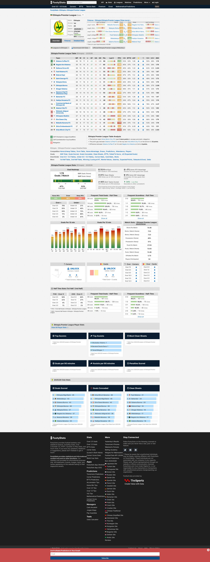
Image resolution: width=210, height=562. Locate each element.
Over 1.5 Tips (91, 491)
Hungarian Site (112, 526)
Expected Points (126, 159)
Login (156, 2)
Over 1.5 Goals (92, 444)
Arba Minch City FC (63, 130)
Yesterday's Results (112, 441)
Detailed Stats (79, 41)
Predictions (110, 151)
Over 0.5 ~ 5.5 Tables (68, 157)
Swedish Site (111, 486)
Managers (91, 504)
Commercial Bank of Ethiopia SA (63, 104)
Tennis (90, 6)
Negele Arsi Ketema (63, 64)
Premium (102, 6)
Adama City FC (61, 108)
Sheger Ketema (61, 89)
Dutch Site (110, 491)
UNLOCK (74, 268)
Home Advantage (92, 151)
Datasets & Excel (139, 159)
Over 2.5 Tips (91, 488)
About (140, 548)
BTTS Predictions (93, 480)
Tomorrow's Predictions (95, 474)
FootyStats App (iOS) (94, 467)
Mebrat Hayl (60, 75)
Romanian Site (112, 497)
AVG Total (63, 154)
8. (62, 421)
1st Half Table (65, 159)
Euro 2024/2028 (111, 461)
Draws (102, 151)
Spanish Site (111, 480)
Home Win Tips (92, 485)
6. (64, 413)
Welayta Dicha (61, 82)
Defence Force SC (62, 68)
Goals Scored (74, 154)
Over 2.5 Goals (92, 441)
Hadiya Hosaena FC (63, 100)
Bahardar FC (60, 97)
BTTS (81, 6)
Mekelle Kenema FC (63, 123)
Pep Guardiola (92, 513)
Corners (73, 6)
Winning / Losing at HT (91, 159)
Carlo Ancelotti (92, 507)
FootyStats (56, 548)
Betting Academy (111, 450)
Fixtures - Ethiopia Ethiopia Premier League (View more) (108, 20)
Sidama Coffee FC (62, 61)
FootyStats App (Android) (96, 465)
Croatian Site (111, 508)
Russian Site (111, 475)
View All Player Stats (59, 327)
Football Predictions (112, 458)
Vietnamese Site (112, 529)
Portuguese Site (112, 469)
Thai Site (110, 521)
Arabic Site (111, 537)
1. (63, 395)
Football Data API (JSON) (114, 455)
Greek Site (110, 500)
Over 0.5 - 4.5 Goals (59, 6)
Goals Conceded (86, 154)
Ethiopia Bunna (61, 85)
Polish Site (110, 502)
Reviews (108, 540)
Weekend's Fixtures (112, 447)
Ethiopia (77, 20)
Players (128, 151)
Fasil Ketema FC (62, 71)
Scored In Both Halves (95, 453)
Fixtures (67, 41)
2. (61, 399)
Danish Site (111, 477)
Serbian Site (111, 535)
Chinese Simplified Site (115, 515)
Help (146, 548)
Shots (116, 157)
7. (62, 417)
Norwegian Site (112, 523)
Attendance (120, 151)
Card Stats (109, 157)
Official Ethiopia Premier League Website (108, 48)
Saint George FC (62, 78)
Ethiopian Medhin (62, 116)
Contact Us (132, 548)
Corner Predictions (93, 477)
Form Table (81, 151)
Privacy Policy (155, 548)
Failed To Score (115, 154)
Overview (56, 41)
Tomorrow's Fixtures (112, 444)
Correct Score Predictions (92, 500)
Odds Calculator (92, 519)
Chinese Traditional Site (112, 511)
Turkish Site (111, 466)
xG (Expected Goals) (129, 154)
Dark (157, 6)
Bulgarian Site (112, 532)
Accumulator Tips (93, 482)
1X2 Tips (90, 493)
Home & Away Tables (67, 151)
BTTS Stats (91, 447)
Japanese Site (112, 464)
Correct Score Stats (94, 455)
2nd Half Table (76, 159)
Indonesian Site (112, 518)
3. (62, 402)
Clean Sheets (98, 154)
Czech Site (111, 505)
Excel (111, 6)
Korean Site (111, 472)
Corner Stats (99, 157)
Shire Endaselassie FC (64, 126)
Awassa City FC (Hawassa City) (62, 93)
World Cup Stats (92, 458)
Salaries (116, 159)
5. (62, 410)
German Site (111, 489)
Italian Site (110, 494)
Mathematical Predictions (125, 6)
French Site (111, 483)
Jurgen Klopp (91, 510)
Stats (157, 25)
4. (62, 406)
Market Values (106, 159)
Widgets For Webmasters (114, 453)
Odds (149, 159)
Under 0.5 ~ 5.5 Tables (85, 157)
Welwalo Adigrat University (62, 112)
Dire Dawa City (61, 119)
